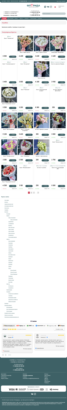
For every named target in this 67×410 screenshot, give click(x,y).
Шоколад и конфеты (13, 299)
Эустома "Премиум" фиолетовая (57, 90)
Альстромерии (11, 241)
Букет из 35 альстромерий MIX (58, 168)
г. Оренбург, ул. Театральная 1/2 (11, 11)
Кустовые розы (11, 254)
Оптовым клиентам (9, 206)
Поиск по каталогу (9, 315)
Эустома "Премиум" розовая (41, 129)
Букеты (26, 18)
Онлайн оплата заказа (10, 313)
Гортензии (10, 250)
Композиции (33, 18)
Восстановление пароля (11, 309)
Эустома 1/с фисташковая (41, 156)
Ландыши (10, 256)
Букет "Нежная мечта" (57, 142)
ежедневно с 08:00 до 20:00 (10, 15)
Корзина (6, 303)
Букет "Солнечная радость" (9, 63)
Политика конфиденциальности (12, 317)
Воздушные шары (12, 297)
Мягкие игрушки (12, 301)
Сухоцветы (10, 287)
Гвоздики (10, 243)
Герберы (10, 247)
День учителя (11, 233)
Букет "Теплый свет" (9, 38)
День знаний (10, 18)
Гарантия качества (14, 1)
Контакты (30, 1)
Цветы (21, 18)
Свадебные (10, 221)
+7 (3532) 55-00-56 (35, 12)
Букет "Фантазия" (25, 89)
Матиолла (10, 260)
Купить (13, 56)
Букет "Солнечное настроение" (25, 130)
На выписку (10, 235)
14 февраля (11, 223)
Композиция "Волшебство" (57, 52)
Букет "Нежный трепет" (25, 167)
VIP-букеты (10, 285)
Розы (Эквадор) (13, 274)
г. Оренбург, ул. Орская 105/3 (10, 13)
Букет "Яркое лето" (57, 129)
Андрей (10, 337)
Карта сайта (4, 378)
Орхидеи (10, 264)
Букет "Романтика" (25, 156)
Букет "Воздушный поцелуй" (9, 181)
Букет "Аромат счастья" (41, 52)
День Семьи (11, 229)
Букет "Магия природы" (9, 129)
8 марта (10, 225)
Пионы (9, 266)
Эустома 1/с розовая (41, 167)
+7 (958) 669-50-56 (35, 15)
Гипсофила (10, 249)
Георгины (10, 245)
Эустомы (10, 282)
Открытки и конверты (13, 293)
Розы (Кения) (13, 270)
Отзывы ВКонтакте (40, 348)
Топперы (10, 295)
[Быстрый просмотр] (9, 36)
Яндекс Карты (6, 350)
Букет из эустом (41, 78)
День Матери (11, 227)
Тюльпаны (10, 278)
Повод (16, 18)
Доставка (4, 1)
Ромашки (10, 276)
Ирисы (9, 252)
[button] (3, 355)
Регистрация (9, 311)
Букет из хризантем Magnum (57, 63)
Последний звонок (12, 237)
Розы (9, 268)
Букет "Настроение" (25, 63)
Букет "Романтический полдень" (41, 90)
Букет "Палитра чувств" (9, 156)
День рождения (13, 219)
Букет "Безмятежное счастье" (9, 103)
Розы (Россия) (13, 272)
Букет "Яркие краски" (25, 52)
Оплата (8, 1)
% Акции (4, 18)
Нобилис (10, 262)
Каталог (6, 211)
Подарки (40, 18)
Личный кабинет (8, 305)
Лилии (9, 258)
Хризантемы (11, 280)
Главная (6, 210)
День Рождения (11, 217)
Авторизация (9, 307)
